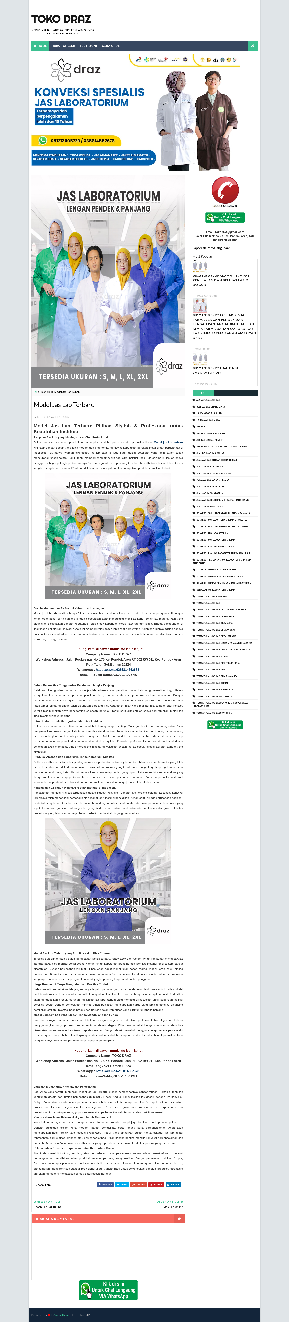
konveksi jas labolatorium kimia (215, 540)
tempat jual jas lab (208, 603)
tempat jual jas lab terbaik (212, 683)
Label (203, 393)
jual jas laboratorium (210, 506)
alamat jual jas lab (208, 400)
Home (42, 45)
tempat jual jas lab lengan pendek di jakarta (223, 649)
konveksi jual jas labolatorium (215, 546)
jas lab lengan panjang (210, 433)
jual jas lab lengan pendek (212, 480)
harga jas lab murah (208, 420)
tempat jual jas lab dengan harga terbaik (221, 610)
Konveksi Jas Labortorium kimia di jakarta (221, 520)
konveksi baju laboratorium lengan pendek (222, 526)
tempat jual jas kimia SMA (211, 596)
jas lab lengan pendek (209, 440)
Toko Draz (61, 18)
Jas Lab (200, 426)
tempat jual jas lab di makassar (215, 630)
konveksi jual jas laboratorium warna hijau (223, 553)
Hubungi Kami (63, 45)
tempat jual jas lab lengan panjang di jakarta (224, 643)
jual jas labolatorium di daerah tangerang (222, 500)
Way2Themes (63, 1315)
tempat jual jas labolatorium (214, 696)
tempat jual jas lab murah (212, 656)
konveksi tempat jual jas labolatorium (220, 576)
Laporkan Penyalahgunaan (212, 248)
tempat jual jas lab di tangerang (216, 636)
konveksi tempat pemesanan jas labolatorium (224, 583)
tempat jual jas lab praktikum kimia (218, 663)
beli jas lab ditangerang (210, 407)
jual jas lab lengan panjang (213, 473)
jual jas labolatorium (209, 493)
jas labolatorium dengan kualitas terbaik (221, 446)
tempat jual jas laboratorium (214, 713)
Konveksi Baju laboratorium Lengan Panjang (223, 513)
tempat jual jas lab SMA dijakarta (216, 676)
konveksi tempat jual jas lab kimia (217, 570)
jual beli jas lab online (210, 453)
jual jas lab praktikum (210, 486)
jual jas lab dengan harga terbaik (216, 460)
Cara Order (112, 45)
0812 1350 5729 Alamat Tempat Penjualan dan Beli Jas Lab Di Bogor (221, 280)
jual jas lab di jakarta (210, 466)
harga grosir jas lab (209, 413)
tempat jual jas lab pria (210, 669)
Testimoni (88, 45)
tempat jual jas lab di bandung (215, 616)
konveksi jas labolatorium (212, 533)
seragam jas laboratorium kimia (215, 590)
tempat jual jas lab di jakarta (214, 623)
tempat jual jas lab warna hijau (215, 689)
